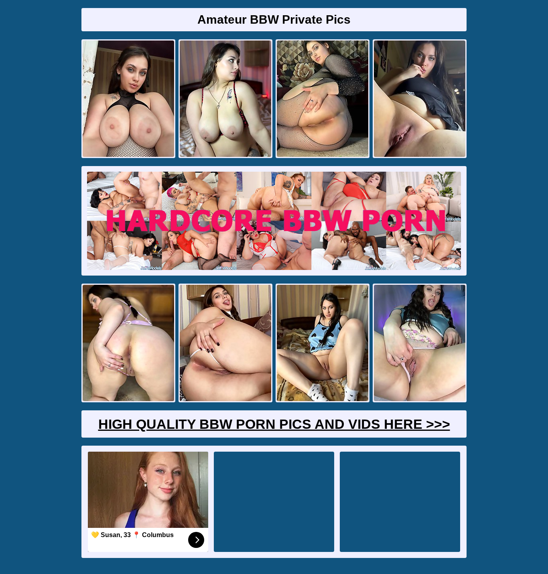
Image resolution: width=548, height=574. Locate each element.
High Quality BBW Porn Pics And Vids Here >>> (274, 424)
